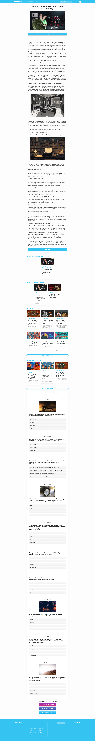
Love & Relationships (32, 371)
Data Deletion (52, 735)
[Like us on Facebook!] (75, 722)
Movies (43, 340)
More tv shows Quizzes (47, 355)
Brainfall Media (77, 736)
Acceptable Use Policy (53, 733)
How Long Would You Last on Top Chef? (47, 322)
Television (30, 37)
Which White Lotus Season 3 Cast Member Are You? (61, 374)
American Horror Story (61, 171)
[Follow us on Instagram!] (77, 722)
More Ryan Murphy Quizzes (35, 283)
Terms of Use (52, 728)
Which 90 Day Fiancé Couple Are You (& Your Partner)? (33, 377)
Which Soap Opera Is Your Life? (33, 342)
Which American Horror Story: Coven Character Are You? (47, 272)
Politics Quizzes (33, 726)
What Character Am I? (46, 267)
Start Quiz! (47, 34)
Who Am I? (35, 318)
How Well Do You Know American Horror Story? (54, 295)
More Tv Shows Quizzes (33, 309)
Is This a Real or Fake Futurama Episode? (60, 343)
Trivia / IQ (62, 318)
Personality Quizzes (29, 1)
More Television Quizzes (34, 361)
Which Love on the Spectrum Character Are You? (46, 376)
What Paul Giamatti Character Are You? (47, 343)
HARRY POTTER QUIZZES (40, 733)
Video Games (40, 730)
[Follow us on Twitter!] (79, 722)
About (51, 722)
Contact (51, 724)
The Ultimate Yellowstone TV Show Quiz (60, 322)
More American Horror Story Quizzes (38, 256)
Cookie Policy (52, 730)
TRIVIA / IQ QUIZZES (33, 728)
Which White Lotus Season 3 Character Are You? (32, 323)
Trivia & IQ (38, 1)
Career (43, 318)
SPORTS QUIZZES (40, 726)
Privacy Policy (52, 726)
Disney (31, 730)
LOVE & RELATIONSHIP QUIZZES (33, 733)
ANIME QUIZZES (40, 728)
